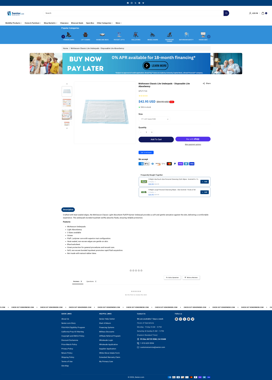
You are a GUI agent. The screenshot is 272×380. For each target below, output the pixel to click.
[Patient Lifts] (119, 34)
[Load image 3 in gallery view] (67, 114)
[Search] (226, 13)
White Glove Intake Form (109, 353)
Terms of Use (67, 361)
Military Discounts (106, 332)
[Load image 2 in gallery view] (67, 103)
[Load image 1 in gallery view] (67, 91)
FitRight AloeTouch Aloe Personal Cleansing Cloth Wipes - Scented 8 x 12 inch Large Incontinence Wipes (173, 179)
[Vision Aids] (203, 34)
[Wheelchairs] (152, 34)
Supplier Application (107, 349)
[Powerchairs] (68, 34)
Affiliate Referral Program (110, 336)
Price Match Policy (69, 344)
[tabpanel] (136, 234)
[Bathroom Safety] (186, 34)
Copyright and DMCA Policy (72, 336)
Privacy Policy (67, 349)
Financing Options (106, 327)
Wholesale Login (106, 340)
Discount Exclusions (69, 340)
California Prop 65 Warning (72, 332)
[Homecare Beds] (102, 34)
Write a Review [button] (192, 277)
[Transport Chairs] (169, 34)
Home (65, 48)
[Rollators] (136, 34)
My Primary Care (106, 361)
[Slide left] (67, 84)
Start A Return (105, 323)
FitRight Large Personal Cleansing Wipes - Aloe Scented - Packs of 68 (172, 190)
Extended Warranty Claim (109, 357)
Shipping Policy (67, 357)
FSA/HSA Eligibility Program (73, 327)
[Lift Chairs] (85, 34)
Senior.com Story (68, 323)
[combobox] (136, 13)
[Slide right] (67, 128)
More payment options (193, 144)
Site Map (65, 366)
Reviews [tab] (76, 281)
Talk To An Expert (146, 152)
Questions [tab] (90, 281)
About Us (65, 319)
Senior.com (139, 377)
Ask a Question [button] (173, 277)
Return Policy (66, 353)
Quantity (142, 127)
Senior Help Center (107, 319)
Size (141, 114)
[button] (264, 13)
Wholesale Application (108, 344)
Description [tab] (68, 209)
